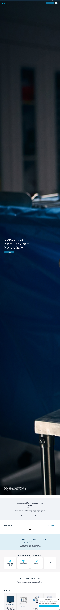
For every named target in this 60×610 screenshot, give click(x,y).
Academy (23, 3)
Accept (49, 605)
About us (27, 3)
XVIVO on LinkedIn (51, 525)
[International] (3, 3)
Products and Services (17, 3)
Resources (32, 3)
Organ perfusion (9, 3)
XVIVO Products (25, 584)
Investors (43, 3)
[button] (58, 599)
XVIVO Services (32, 584)
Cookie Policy (48, 607)
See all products (51, 590)
